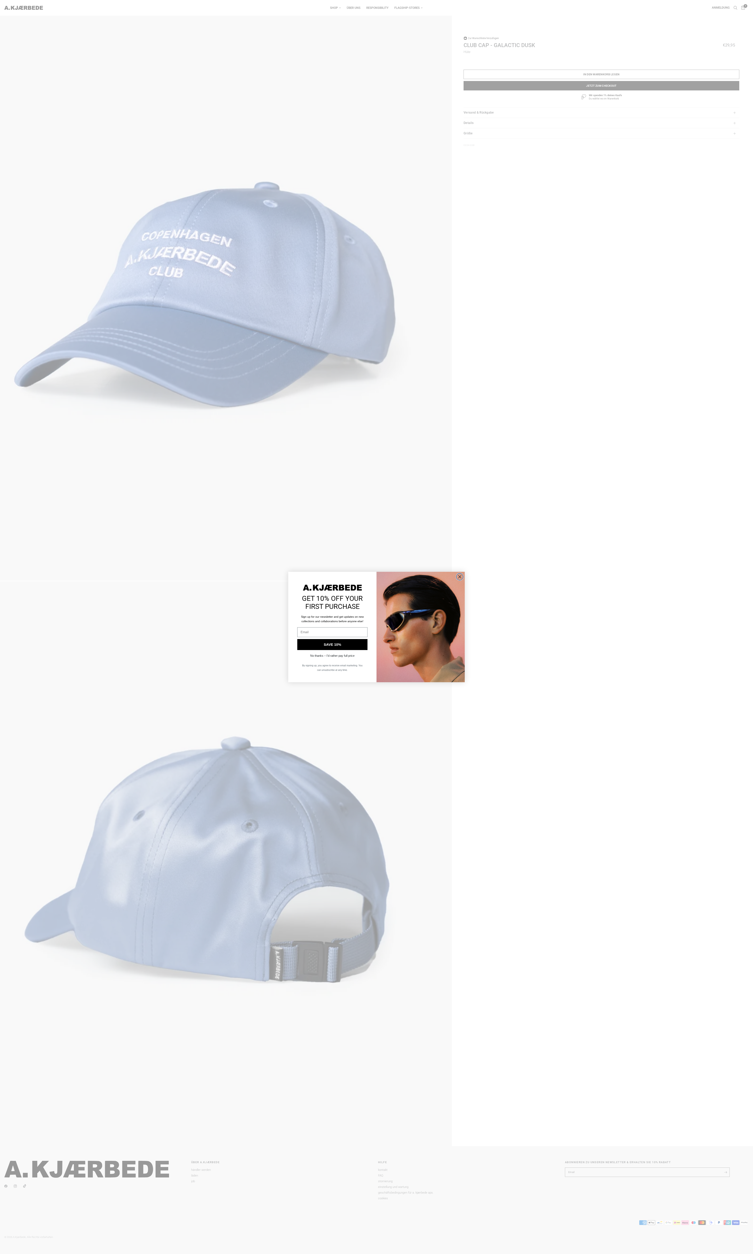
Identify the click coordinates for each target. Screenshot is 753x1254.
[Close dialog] (459, 576)
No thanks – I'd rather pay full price (332, 655)
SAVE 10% (332, 645)
